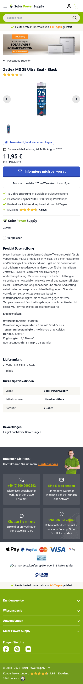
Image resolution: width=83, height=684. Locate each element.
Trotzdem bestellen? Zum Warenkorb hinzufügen (41, 183)
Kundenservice (48, 464)
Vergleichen (14, 237)
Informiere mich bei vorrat (45, 171)
